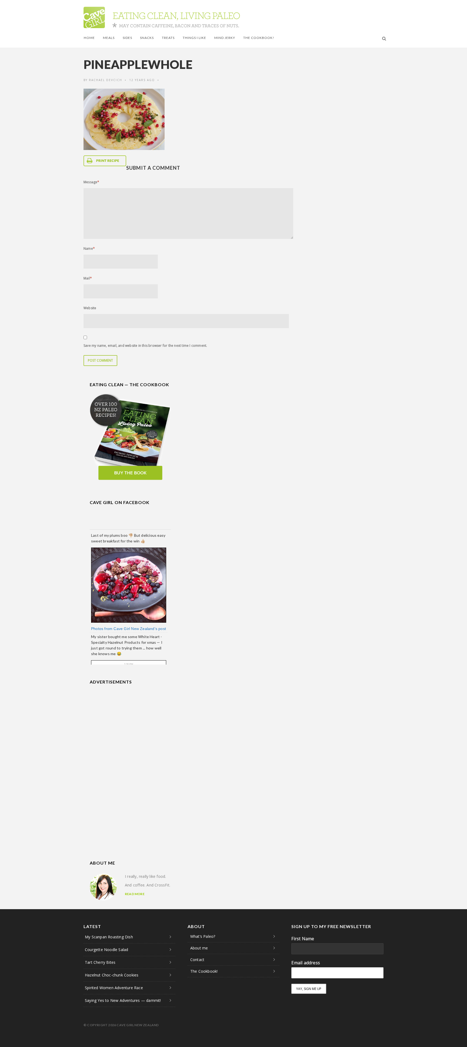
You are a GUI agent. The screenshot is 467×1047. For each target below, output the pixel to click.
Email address (305, 963)
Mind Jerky (224, 38)
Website (90, 308)
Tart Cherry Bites (100, 962)
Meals (109, 38)
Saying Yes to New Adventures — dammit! (123, 1000)
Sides (127, 38)
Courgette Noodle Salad (106, 949)
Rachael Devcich (105, 80)
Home (89, 38)
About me (199, 948)
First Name (302, 939)
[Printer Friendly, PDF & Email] (105, 160)
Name (89, 248)
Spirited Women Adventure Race (114, 987)
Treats (168, 38)
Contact (197, 959)
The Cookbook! (258, 38)
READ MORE (135, 894)
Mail (88, 278)
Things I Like (194, 38)
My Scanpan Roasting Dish (109, 936)
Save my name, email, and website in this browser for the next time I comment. (145, 345)
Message (91, 182)
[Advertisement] (130, 725)
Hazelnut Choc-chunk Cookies (111, 975)
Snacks (147, 38)
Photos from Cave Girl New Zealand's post (128, 628)
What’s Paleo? (202, 936)
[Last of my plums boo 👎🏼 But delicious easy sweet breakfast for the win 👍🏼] (128, 585)
